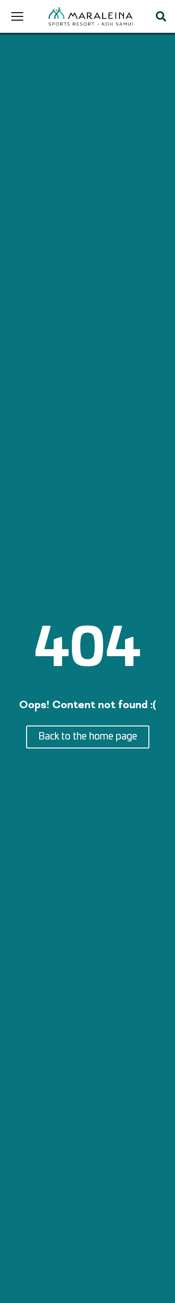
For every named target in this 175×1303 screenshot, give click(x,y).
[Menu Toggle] (17, 16)
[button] (161, 16)
